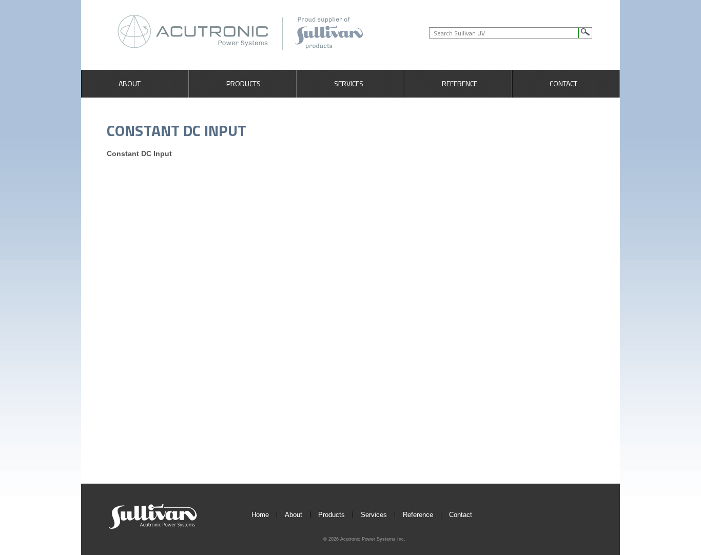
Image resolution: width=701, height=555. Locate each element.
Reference (459, 83)
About (130, 83)
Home (260, 515)
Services (348, 83)
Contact (563, 83)
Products (243, 83)
